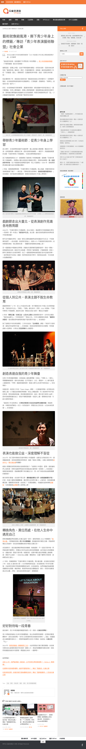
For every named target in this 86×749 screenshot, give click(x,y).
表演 (24, 683)
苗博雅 (15, 485)
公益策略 (30, 19)
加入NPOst (43, 738)
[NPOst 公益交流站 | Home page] (12, 11)
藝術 (21, 683)
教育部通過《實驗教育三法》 (18, 645)
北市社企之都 (7, 28)
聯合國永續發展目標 (59, 19)
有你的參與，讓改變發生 (13, 2)
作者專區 (62, 738)
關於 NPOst (26, 2)
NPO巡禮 (34, 738)
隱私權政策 (24, 738)
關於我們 (5, 24)
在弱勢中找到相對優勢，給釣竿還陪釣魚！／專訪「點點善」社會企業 (26, 668)
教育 (11, 683)
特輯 (16, 19)
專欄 (22, 19)
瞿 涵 (30, 727)
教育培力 (14, 28)
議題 (10, 19)
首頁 (2, 2)
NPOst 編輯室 (9, 729)
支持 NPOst (15, 24)
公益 (8, 683)
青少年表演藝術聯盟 (45, 61)
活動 (38, 19)
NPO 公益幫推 (73, 19)
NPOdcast (46, 19)
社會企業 (20, 28)
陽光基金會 (12, 462)
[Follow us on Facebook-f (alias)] (82, 29)
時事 (3, 19)
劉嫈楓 (6, 51)
